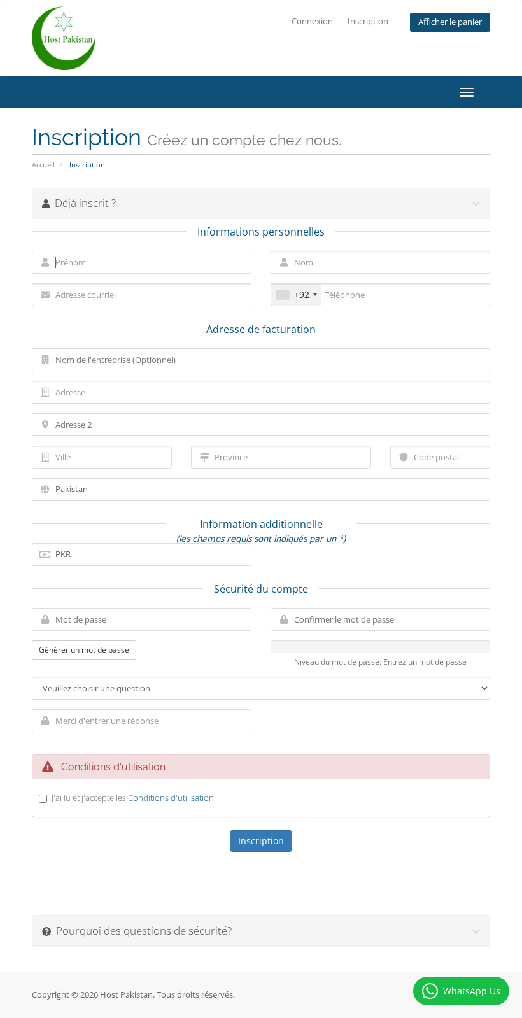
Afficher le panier (450, 22)
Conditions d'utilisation (171, 797)
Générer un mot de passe (84, 649)
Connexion (312, 21)
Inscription (368, 21)
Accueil (43, 164)
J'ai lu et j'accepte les (133, 797)
